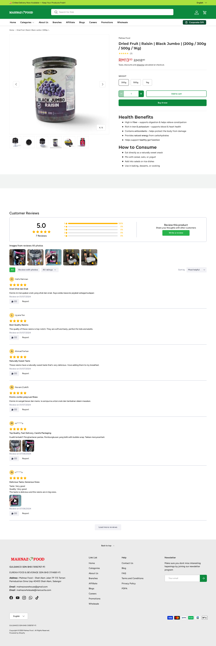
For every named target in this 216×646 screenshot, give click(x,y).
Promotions (107, 22)
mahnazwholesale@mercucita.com (34, 590)
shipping (140, 65)
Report (25, 301)
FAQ (124, 573)
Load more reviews (108, 527)
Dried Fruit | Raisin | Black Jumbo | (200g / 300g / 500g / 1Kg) (33, 30)
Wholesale (122, 22)
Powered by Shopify (17, 633)
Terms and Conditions (132, 578)
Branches (57, 22)
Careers (93, 22)
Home (13, 22)
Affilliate (70, 22)
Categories (25, 22)
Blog (124, 568)
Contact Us (127, 563)
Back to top (106, 545)
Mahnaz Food (124, 38)
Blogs (82, 22)
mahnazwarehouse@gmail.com (32, 586)
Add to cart (176, 94)
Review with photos (28, 269)
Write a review (176, 233)
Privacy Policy (129, 583)
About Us (43, 22)
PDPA (124, 588)
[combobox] (112, 12)
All (12, 269)
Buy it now (162, 103)
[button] (205, 12)
